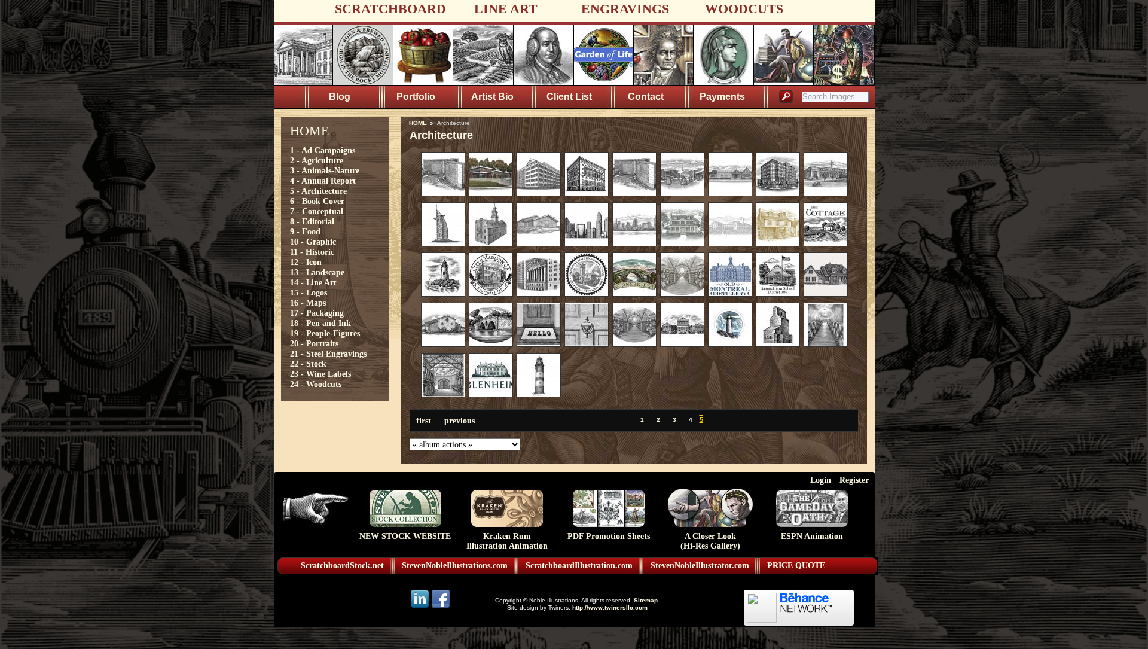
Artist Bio (492, 97)
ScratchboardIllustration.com (579, 565)
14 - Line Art (313, 282)
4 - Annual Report (323, 180)
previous (459, 420)
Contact (646, 97)
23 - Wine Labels (320, 374)
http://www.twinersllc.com (610, 607)
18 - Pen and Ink (320, 323)
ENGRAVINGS (625, 8)
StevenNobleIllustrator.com (700, 565)
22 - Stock (308, 363)
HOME (418, 123)
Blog (339, 97)
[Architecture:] (443, 193)
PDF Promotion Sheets (608, 536)
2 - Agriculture (316, 160)
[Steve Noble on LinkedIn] (420, 607)
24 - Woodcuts (315, 384)
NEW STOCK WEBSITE (405, 536)
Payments (722, 97)
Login (820, 480)
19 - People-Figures (325, 333)
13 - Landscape (317, 272)
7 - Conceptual (316, 211)
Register (854, 480)
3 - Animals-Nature (324, 170)
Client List (569, 97)
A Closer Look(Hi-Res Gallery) (710, 541)
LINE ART (506, 8)
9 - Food (305, 231)
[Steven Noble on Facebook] (440, 607)
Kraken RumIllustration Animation (507, 541)
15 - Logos (308, 292)
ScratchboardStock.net (342, 565)
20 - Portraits (314, 343)
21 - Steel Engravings (328, 353)
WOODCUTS (744, 8)
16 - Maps (308, 302)
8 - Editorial (312, 221)
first (423, 420)
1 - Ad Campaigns (322, 150)
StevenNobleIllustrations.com (455, 565)
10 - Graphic (313, 241)
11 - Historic (312, 252)
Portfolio (415, 97)
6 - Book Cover (317, 201)
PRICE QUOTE (796, 565)
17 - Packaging (317, 313)
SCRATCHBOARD (390, 8)
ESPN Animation (812, 536)
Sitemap (646, 600)
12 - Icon (306, 262)
